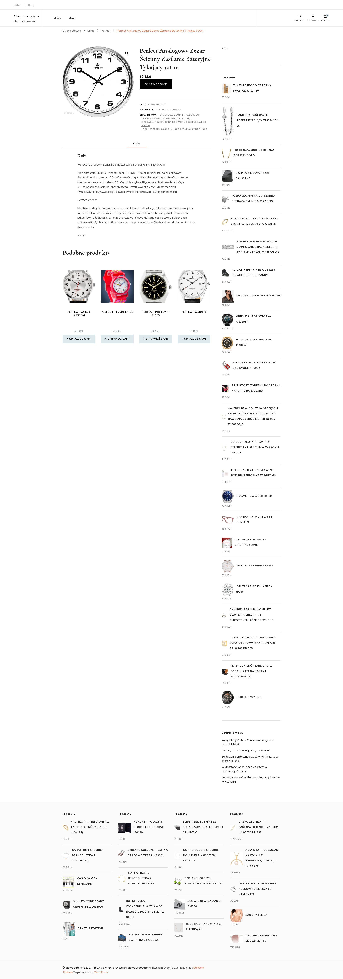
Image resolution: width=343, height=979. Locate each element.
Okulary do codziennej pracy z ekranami (246, 751)
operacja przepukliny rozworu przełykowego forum (173, 124)
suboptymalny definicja (190, 129)
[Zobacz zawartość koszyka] (325, 17)
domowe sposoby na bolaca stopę (165, 118)
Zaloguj (313, 20)
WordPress (101, 972)
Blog (31, 5)
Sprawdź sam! (156, 84)
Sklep (18, 5)
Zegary (176, 109)
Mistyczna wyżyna (26, 16)
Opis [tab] (136, 143)
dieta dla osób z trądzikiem (179, 114)
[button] (127, 53)
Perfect (162, 109)
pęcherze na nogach (157, 129)
